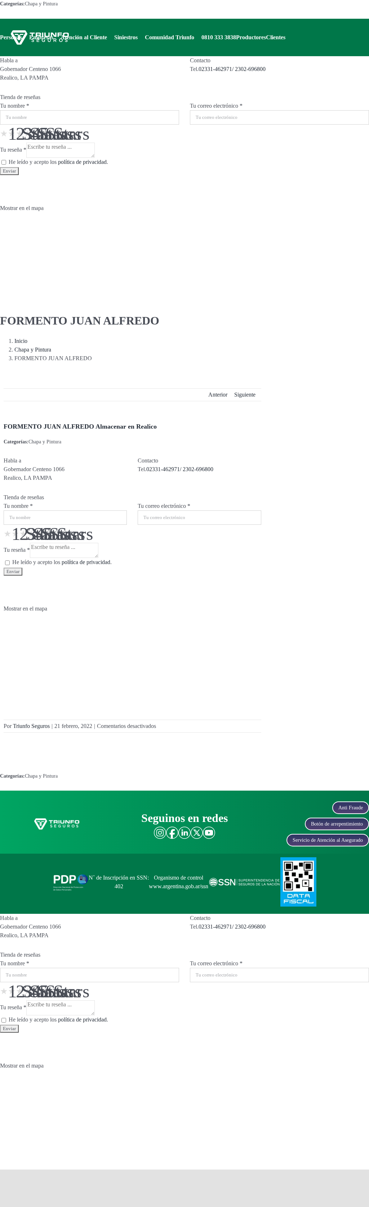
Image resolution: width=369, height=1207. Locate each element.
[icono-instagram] (160, 829)
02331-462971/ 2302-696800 (232, 69)
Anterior (217, 395)
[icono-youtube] (209, 829)
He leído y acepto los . (57, 162)
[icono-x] (197, 829)
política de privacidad (82, 162)
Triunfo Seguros (31, 726)
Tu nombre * (14, 106)
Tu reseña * (13, 149)
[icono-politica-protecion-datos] (71, 875)
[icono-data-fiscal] (298, 860)
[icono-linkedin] (184, 829)
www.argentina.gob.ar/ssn (178, 886)
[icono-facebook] (172, 829)
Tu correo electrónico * (216, 106)
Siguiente (244, 395)
